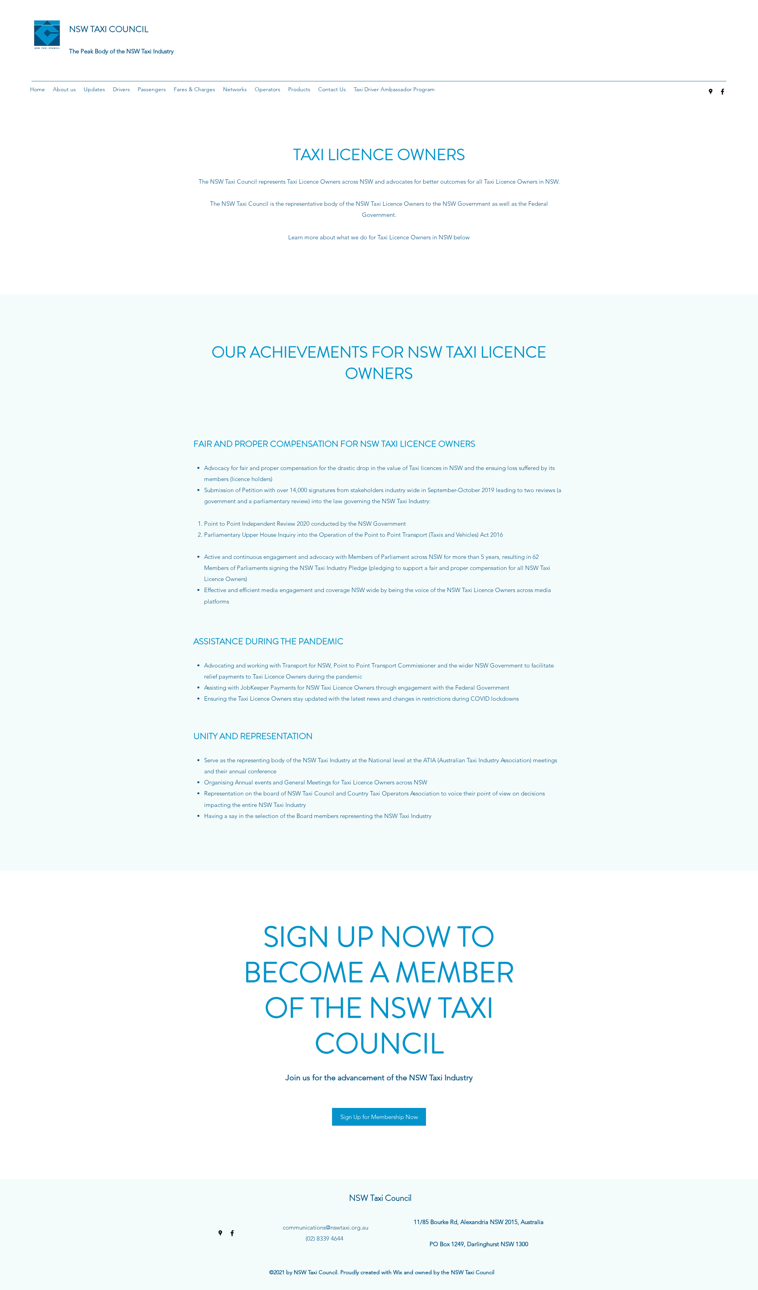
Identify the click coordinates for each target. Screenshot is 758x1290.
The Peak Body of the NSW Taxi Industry (121, 51)
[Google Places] (711, 92)
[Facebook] (722, 92)
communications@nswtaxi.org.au (325, 1227)
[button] (64, 89)
